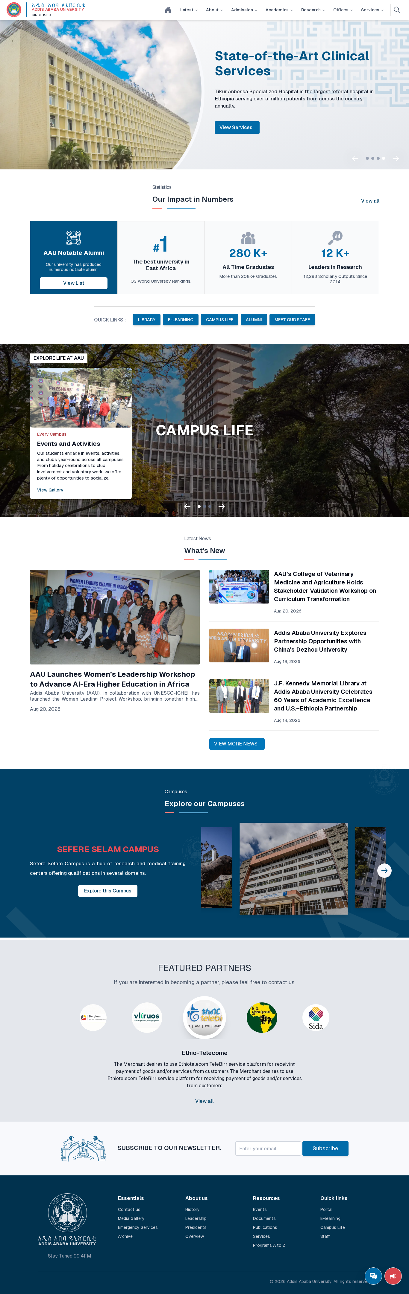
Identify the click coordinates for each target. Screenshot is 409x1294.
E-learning (330, 1218)
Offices (341, 9)
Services (370, 9)
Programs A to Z (269, 1245)
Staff (325, 1236)
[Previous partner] (58, 1064)
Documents (264, 1218)
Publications (265, 1227)
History (192, 1209)
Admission (242, 9)
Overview (194, 1236)
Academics (277, 9)
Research (311, 9)
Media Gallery (131, 1218)
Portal (278, 134)
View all (370, 201)
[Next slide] (395, 158)
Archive (125, 1236)
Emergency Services (138, 1227)
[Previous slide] (355, 158)
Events (260, 1209)
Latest (186, 9)
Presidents (196, 1227)
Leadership (196, 1218)
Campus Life (332, 1227)
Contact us (129, 1209)
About (212, 9)
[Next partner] (350, 1064)
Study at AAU (316, 134)
